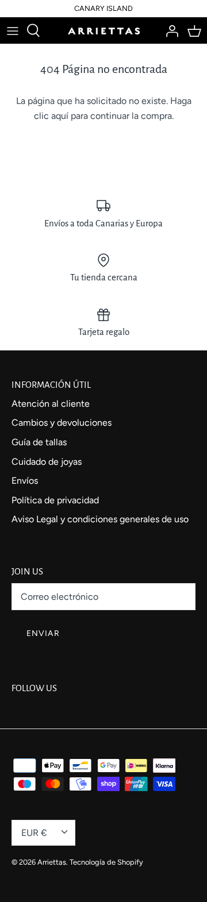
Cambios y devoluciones (62, 422)
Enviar (43, 633)
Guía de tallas (39, 442)
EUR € (34, 832)
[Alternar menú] (12, 30)
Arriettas (51, 862)
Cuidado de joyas (47, 461)
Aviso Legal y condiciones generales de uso (100, 519)
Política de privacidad (55, 500)
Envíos (25, 480)
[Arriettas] (104, 30)
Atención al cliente (51, 403)
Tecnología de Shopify (106, 862)
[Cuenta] (169, 30)
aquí (59, 115)
